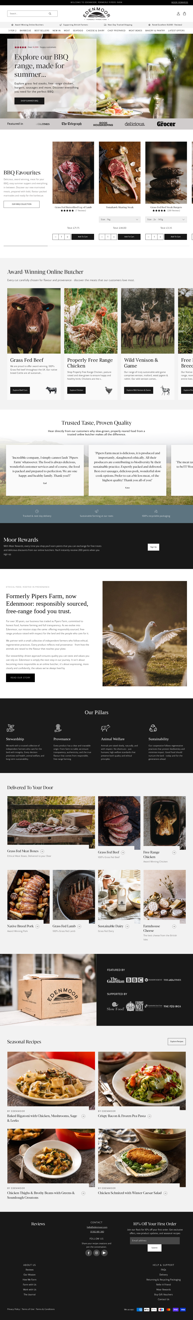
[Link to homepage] (96, 13)
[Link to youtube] (104, 1253)
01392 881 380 (97, 1232)
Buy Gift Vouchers (163, 1295)
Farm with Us (29, 1285)
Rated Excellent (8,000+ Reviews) (167, 25)
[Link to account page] (178, 13)
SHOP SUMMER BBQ (29, 101)
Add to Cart (83, 237)
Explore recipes (176, 1042)
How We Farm (29, 1280)
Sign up (153, 547)
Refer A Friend (163, 1285)
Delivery (163, 1275)
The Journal (30, 1295)
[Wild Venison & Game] (147, 344)
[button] (184, 14)
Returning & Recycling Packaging (163, 1280)
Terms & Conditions (45, 1309)
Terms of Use (28, 1309)
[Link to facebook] (88, 1253)
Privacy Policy (13, 1309)
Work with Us (29, 1290)
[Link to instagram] (96, 1253)
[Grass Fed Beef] (34, 344)
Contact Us (163, 1299)
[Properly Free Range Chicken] (91, 344)
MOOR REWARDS (179, 3)
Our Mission (30, 1275)
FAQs (163, 1270)
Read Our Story (20, 678)
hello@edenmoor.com (97, 1227)
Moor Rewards (163, 1290)
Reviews (29, 1270)
